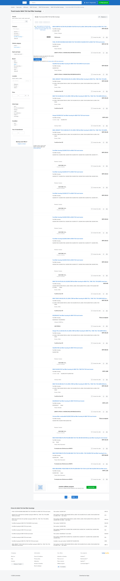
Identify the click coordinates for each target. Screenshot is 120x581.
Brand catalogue (37, 565)
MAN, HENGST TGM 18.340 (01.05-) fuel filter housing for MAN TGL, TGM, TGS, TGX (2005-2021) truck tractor (31, 545)
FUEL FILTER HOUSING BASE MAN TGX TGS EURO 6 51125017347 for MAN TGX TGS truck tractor (79, 42)
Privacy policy (37, 558)
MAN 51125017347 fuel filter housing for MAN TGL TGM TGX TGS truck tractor (73, 369)
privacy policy (51, 61)
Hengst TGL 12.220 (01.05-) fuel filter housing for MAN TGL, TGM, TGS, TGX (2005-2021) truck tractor (30, 515)
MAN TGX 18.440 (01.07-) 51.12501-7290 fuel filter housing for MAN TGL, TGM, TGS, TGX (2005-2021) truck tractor (82, 96)
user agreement (59, 61)
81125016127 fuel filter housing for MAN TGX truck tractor (68, 315)
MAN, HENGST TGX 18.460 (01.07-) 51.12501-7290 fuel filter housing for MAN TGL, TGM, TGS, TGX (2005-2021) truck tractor (85, 130)
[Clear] (30, 19)
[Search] (31, 2)
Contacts (13, 561)
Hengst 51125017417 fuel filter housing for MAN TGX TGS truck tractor (71, 115)
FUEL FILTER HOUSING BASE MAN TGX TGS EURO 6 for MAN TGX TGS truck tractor (31, 511)
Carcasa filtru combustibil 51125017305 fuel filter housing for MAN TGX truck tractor (74, 416)
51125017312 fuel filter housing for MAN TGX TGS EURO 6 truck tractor (71, 63)
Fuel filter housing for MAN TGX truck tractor (21, 526)
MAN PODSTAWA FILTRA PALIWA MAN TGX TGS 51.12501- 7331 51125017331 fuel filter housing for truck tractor (82, 453)
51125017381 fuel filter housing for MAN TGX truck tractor (68, 347)
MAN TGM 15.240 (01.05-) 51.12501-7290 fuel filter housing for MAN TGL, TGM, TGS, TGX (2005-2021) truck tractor (82, 298)
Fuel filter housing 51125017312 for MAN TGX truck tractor (68, 150)
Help (12, 558)
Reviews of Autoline (38, 563)
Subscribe (37, 59)
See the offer (91, 487)
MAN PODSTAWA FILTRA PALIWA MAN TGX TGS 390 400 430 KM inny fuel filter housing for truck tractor (80, 437)
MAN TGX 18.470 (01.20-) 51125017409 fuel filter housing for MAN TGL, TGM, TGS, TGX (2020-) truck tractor (80, 281)
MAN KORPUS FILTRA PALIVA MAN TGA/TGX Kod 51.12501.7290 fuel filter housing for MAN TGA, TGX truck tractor (83, 26)
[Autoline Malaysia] (16, 2)
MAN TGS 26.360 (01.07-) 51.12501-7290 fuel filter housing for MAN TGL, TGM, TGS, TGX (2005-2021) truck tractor (82, 384)
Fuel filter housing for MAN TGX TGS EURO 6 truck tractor (25, 523)
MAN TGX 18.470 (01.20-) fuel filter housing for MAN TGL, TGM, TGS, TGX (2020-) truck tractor (30, 519)
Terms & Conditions (38, 556)
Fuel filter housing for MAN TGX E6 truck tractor (22, 533)
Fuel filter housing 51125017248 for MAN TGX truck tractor (68, 238)
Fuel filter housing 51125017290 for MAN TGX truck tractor (68, 217)
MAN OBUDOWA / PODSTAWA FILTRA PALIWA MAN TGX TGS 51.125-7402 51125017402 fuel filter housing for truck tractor (85, 468)
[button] (103, 37)
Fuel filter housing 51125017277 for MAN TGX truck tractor (68, 172)
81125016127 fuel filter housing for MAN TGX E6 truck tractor (68, 401)
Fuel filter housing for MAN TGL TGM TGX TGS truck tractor (25, 541)
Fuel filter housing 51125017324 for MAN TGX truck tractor (68, 260)
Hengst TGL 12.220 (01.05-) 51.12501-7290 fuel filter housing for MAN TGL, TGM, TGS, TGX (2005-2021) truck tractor (83, 330)
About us (13, 556)
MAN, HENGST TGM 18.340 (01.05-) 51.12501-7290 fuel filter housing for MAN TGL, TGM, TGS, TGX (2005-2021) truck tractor (85, 79)
